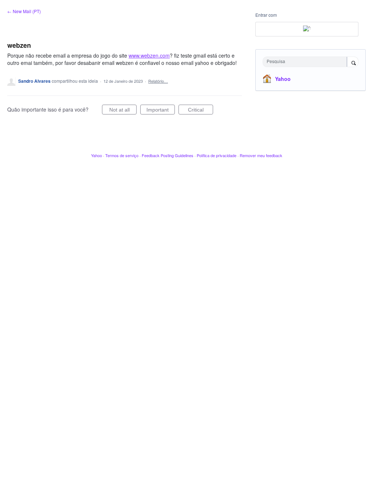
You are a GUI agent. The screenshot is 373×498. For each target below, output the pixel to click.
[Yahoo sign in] (306, 29)
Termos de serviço (121, 155)
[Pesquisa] (352, 62)
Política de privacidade (216, 155)
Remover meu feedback (261, 155)
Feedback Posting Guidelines (167, 155)
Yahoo (283, 78)
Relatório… (158, 81)
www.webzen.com (149, 55)
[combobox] (306, 62)
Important (160, 110)
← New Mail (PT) (24, 11)
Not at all (123, 110)
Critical (200, 110)
